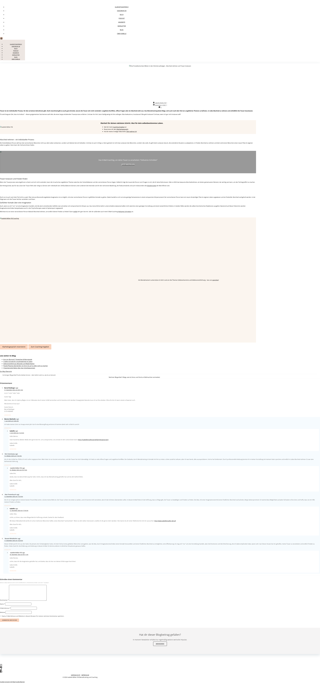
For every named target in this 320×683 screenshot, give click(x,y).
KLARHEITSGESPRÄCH (121, 7)
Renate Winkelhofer (11, 538)
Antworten (7, 415)
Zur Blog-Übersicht (6, 371)
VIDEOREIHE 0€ (121, 11)
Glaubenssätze (151, 186)
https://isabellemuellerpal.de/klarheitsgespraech (93, 440)
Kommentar (4, 600)
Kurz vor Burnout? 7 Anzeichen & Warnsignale (17, 359)
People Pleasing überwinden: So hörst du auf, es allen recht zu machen (25, 366)
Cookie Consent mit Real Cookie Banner (12, 682)
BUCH (122, 15)
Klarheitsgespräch (122, 129)
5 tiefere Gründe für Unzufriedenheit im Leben (17, 361)
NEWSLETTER (122, 26)
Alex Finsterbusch (10, 494)
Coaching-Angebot (119, 127)
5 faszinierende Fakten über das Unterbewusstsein (19, 368)
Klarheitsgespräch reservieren (13, 347)
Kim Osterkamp (10, 454)
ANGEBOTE (121, 22)
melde (75, 212)
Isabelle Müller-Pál (160, 103)
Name (2, 604)
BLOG (121, 30)
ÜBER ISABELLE (121, 34)
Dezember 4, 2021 (160, 105)
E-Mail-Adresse (5, 608)
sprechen (215, 280)
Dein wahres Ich (131, 131)
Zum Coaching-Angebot (40, 347)
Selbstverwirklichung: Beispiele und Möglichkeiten (18, 364)
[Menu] (120, 38)
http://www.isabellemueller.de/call (165, 521)
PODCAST (122, 18)
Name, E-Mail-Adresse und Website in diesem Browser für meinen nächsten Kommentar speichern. (33, 616)
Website (2, 612)
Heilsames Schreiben (124, 212)
